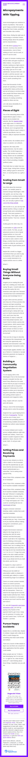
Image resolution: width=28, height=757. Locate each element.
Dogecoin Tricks (14, 693)
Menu (24, 4)
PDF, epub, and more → (14, 713)
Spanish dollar (18, 121)
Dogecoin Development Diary (11, 4)
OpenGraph (6, 505)
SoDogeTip (13, 415)
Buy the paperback (14, 710)
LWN (15, 227)
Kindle (12, 734)
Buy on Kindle (14, 706)
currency (15, 45)
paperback (6, 735)
